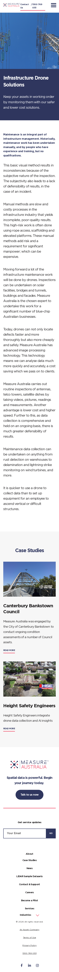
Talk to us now (29, 794)
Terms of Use (29, 938)
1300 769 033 (37, 6)
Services (29, 908)
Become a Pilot (29, 900)
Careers (29, 892)
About (29, 854)
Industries (25, 915)
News (29, 868)
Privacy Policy (29, 945)
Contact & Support (29, 884)
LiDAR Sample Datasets (29, 876)
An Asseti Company (29, 930)
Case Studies (29, 860)
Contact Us (24, 6)
